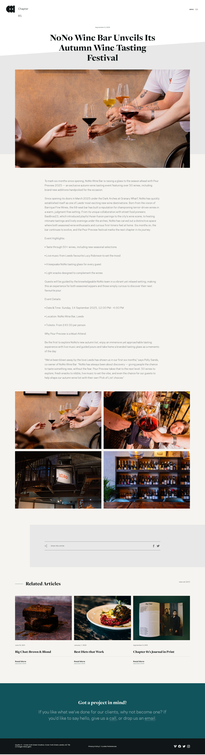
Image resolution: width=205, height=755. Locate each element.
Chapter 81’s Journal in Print (153, 653)
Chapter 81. (23, 10)
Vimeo (175, 746)
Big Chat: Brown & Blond (33, 653)
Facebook (154, 546)
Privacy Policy (93, 746)
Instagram (188, 746)
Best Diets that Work (89, 653)
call (112, 718)
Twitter (158, 546)
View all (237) (184, 582)
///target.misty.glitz (23, 747)
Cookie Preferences (109, 746)
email (150, 718)
